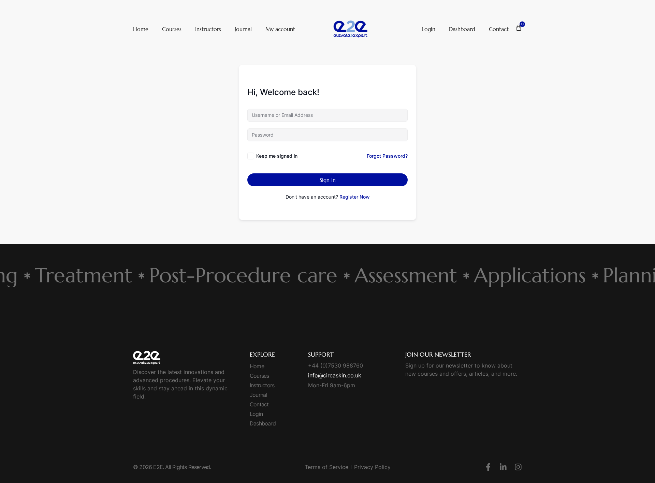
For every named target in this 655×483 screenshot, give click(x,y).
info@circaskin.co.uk (334, 375)
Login (428, 29)
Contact (499, 29)
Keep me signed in (276, 156)
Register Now (354, 197)
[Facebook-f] (488, 467)
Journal (243, 29)
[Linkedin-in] (503, 467)
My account (280, 29)
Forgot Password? (387, 156)
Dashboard (462, 29)
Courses (171, 29)
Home (140, 29)
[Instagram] (518, 467)
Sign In (328, 179)
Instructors (208, 29)
